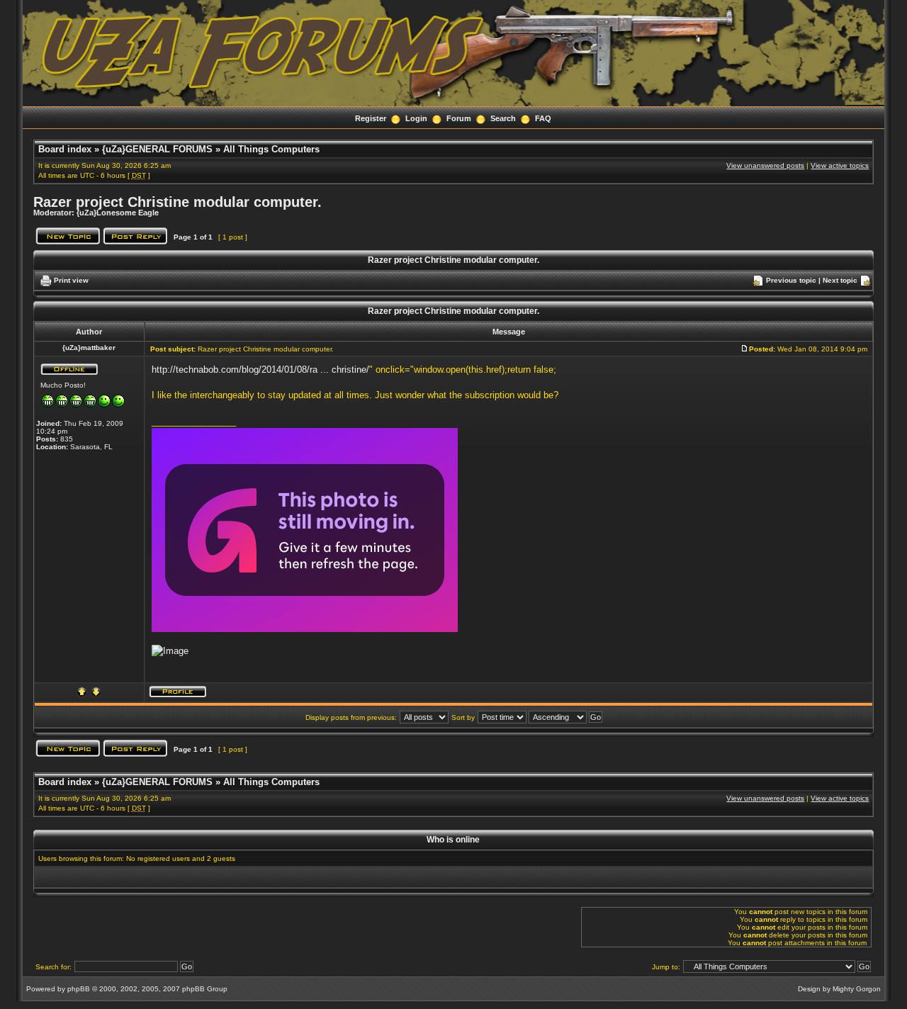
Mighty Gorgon (857, 989)
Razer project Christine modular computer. (177, 202)
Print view (71, 280)
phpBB (78, 989)
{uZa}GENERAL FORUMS (157, 149)
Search (503, 118)
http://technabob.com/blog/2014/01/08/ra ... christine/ (260, 369)
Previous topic (791, 280)
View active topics (840, 165)
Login (416, 118)
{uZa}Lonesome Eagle (118, 212)
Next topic (840, 280)
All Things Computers (271, 149)
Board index (64, 149)
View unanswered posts (765, 165)
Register (370, 118)
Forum (458, 118)
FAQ (543, 118)
